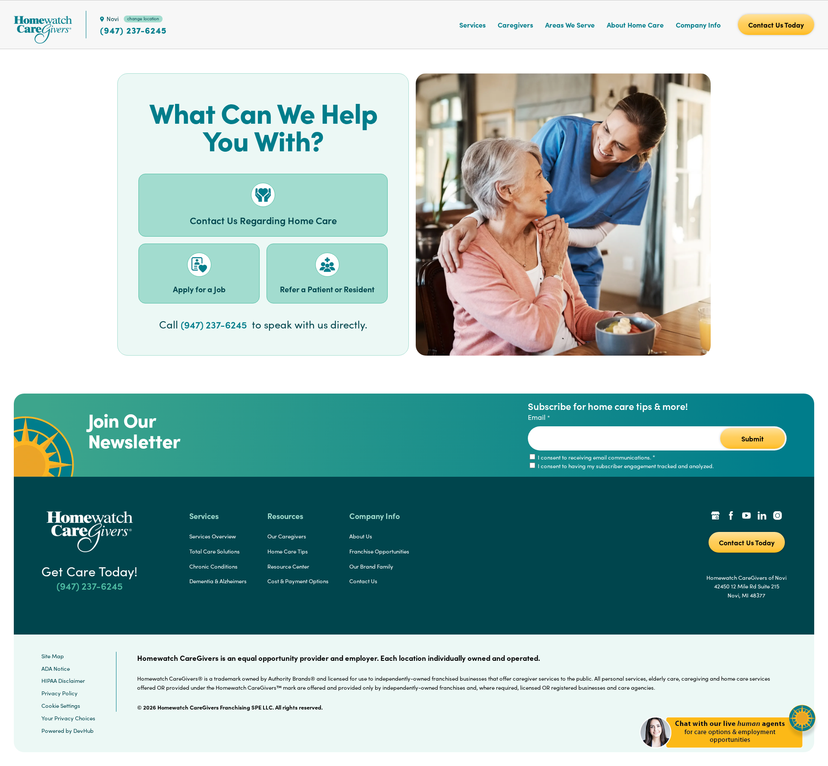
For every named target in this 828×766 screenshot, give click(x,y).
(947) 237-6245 (133, 30)
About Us (360, 536)
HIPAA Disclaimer (63, 681)
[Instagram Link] (777, 516)
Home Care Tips (287, 551)
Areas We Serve (570, 24)
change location (143, 19)
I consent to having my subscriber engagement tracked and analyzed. (625, 466)
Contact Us (363, 581)
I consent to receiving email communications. (595, 457)
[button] (727, 752)
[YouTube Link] (746, 516)
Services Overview (212, 536)
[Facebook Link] (731, 516)
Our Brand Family (371, 566)
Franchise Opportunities (379, 551)
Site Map (52, 656)
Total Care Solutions (214, 551)
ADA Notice (55, 668)
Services (472, 24)
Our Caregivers (286, 536)
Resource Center (288, 566)
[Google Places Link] (715, 516)
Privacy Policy (59, 693)
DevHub (83, 731)
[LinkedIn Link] (762, 516)
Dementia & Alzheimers (218, 581)
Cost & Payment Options (298, 581)
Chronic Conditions (213, 566)
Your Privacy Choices (68, 718)
